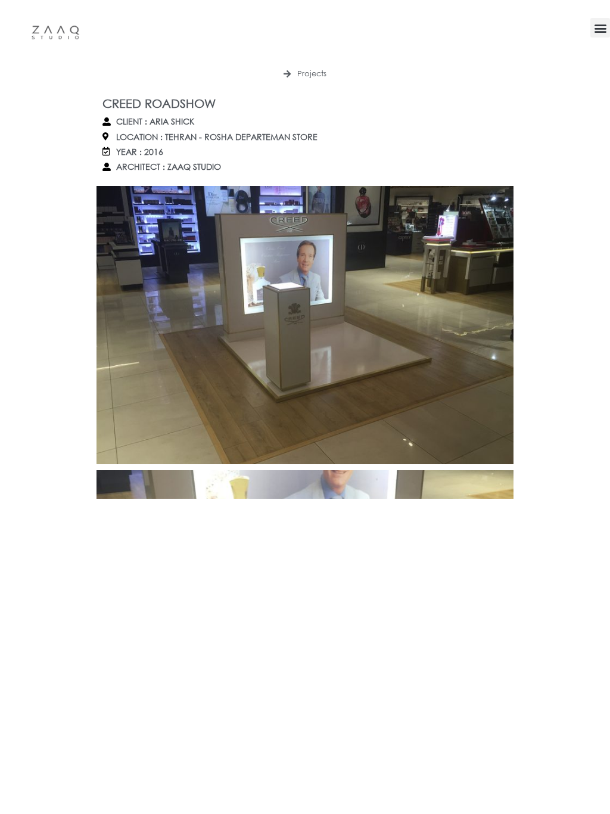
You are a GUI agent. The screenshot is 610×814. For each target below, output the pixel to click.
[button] (600, 28)
